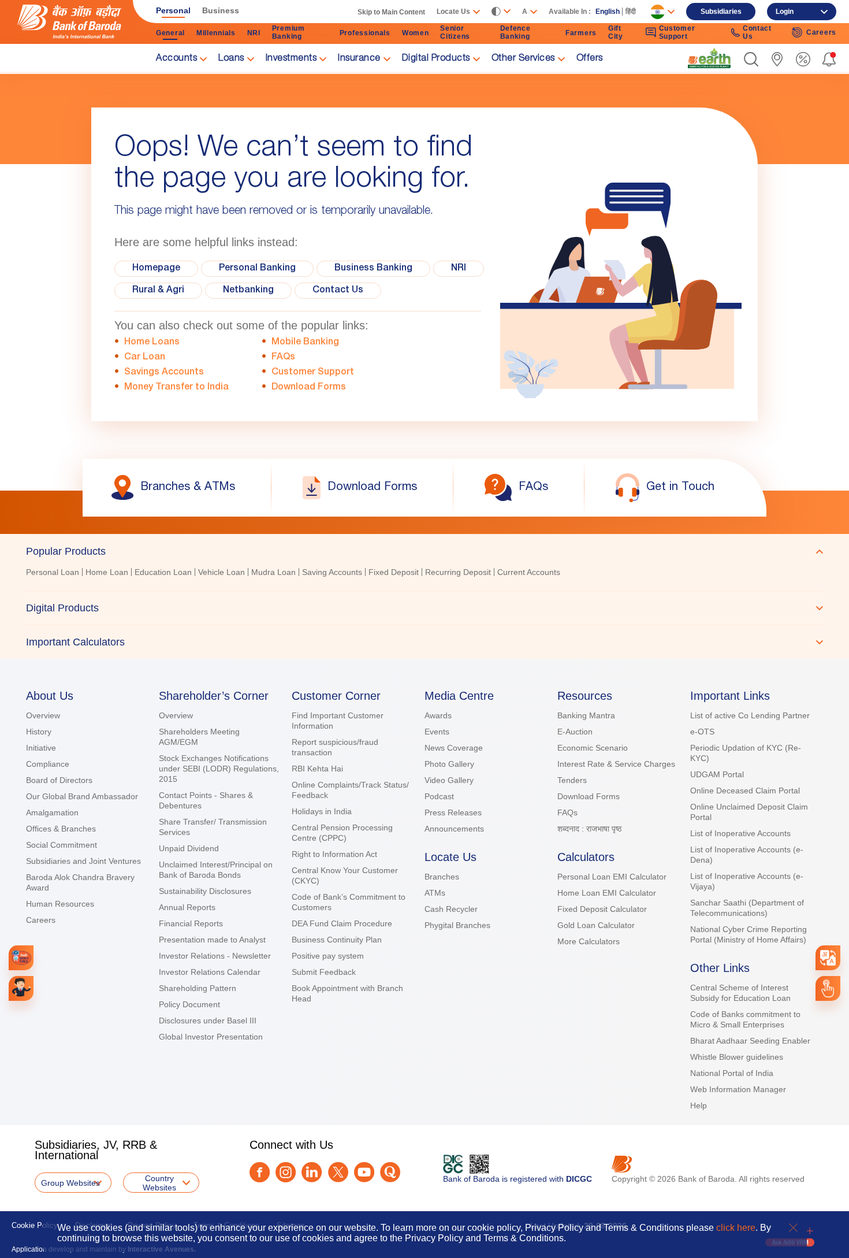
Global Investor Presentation (211, 1036)
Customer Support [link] (677, 32)
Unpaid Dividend (189, 848)
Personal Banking (257, 268)
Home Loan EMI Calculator (606, 892)
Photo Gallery (449, 764)
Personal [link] (173, 10)
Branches (442, 876)
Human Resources (60, 903)
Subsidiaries (721, 12)
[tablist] (424, 596)
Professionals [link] (365, 33)
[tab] (424, 551)
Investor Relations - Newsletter (215, 955)
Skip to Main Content (391, 12)
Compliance (47, 764)
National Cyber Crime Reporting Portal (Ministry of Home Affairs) (748, 934)
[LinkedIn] (311, 1172)
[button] (751, 59)
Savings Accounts (164, 372)
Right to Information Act (334, 854)
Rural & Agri (158, 290)
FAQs (283, 357)
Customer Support (312, 372)
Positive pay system (328, 955)
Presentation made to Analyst (212, 939)
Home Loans (152, 342)
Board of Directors (59, 780)
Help (698, 1105)
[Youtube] (364, 1172)
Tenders (572, 780)
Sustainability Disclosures (205, 891)
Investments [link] (291, 59)
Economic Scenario (592, 747)
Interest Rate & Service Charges (616, 764)
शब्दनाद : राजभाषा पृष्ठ (589, 828)
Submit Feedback (324, 972)
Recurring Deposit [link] (458, 572)
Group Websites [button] (70, 1183)
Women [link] (415, 33)
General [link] (170, 33)
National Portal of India (731, 1073)
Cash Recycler (451, 909)
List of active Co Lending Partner (750, 715)
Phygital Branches (457, 925)
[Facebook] (260, 1172)
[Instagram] (285, 1172)
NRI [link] (253, 33)
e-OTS (702, 731)
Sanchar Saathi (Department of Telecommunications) (747, 908)
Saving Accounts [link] (332, 572)
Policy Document (189, 1004)
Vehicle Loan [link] (221, 572)
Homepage (156, 268)
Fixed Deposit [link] (393, 572)
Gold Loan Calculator (596, 925)
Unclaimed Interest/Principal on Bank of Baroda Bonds (216, 870)
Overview (43, 715)
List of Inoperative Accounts (740, 833)
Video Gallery (449, 780)
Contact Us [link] (757, 32)
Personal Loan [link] (52, 572)
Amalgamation (52, 812)
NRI (458, 268)
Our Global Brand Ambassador (82, 796)
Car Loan (144, 357)
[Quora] (390, 1172)
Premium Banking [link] (288, 32)
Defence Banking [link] (515, 32)
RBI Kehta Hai (317, 768)
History (38, 731)
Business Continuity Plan (337, 939)
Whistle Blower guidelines (736, 1057)
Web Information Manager (738, 1089)
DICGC (579, 1178)
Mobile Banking (305, 342)
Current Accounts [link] (528, 572)
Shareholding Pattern (197, 988)
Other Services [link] (523, 59)
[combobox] (827, 957)
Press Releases (453, 812)
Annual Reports (187, 907)
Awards (438, 715)
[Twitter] (338, 1172)
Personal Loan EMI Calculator (611, 876)
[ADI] (21, 988)
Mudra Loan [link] (273, 572)
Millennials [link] (216, 33)
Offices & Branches (61, 828)
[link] (709, 58)
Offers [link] (589, 59)
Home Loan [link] (106, 572)
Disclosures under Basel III (207, 1020)
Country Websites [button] (159, 1183)
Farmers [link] (581, 33)
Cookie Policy (35, 1225)
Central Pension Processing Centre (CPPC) (342, 833)
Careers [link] (821, 32)
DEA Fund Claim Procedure (342, 923)
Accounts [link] (176, 59)
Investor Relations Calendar (209, 972)
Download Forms (308, 387)
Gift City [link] (615, 32)
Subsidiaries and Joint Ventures (83, 861)
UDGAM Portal (717, 774)
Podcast (439, 796)
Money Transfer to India (176, 387)
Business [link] (220, 10)
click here (735, 1228)
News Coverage (454, 747)
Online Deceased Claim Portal (745, 790)
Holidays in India (322, 811)
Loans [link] (231, 59)
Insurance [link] (359, 59)
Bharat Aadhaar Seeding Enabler (750, 1040)
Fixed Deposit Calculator (602, 909)
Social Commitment (61, 844)
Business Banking (373, 268)
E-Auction (575, 731)
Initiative (41, 747)
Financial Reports (191, 923)
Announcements (454, 828)
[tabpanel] (424, 573)
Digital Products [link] (436, 59)
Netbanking (248, 290)
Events (437, 731)
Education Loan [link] (163, 572)
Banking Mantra (586, 715)
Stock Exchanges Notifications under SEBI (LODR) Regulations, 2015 (219, 769)
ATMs (435, 892)
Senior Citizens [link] (455, 32)
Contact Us (337, 290)
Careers (40, 920)
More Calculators (588, 941)
